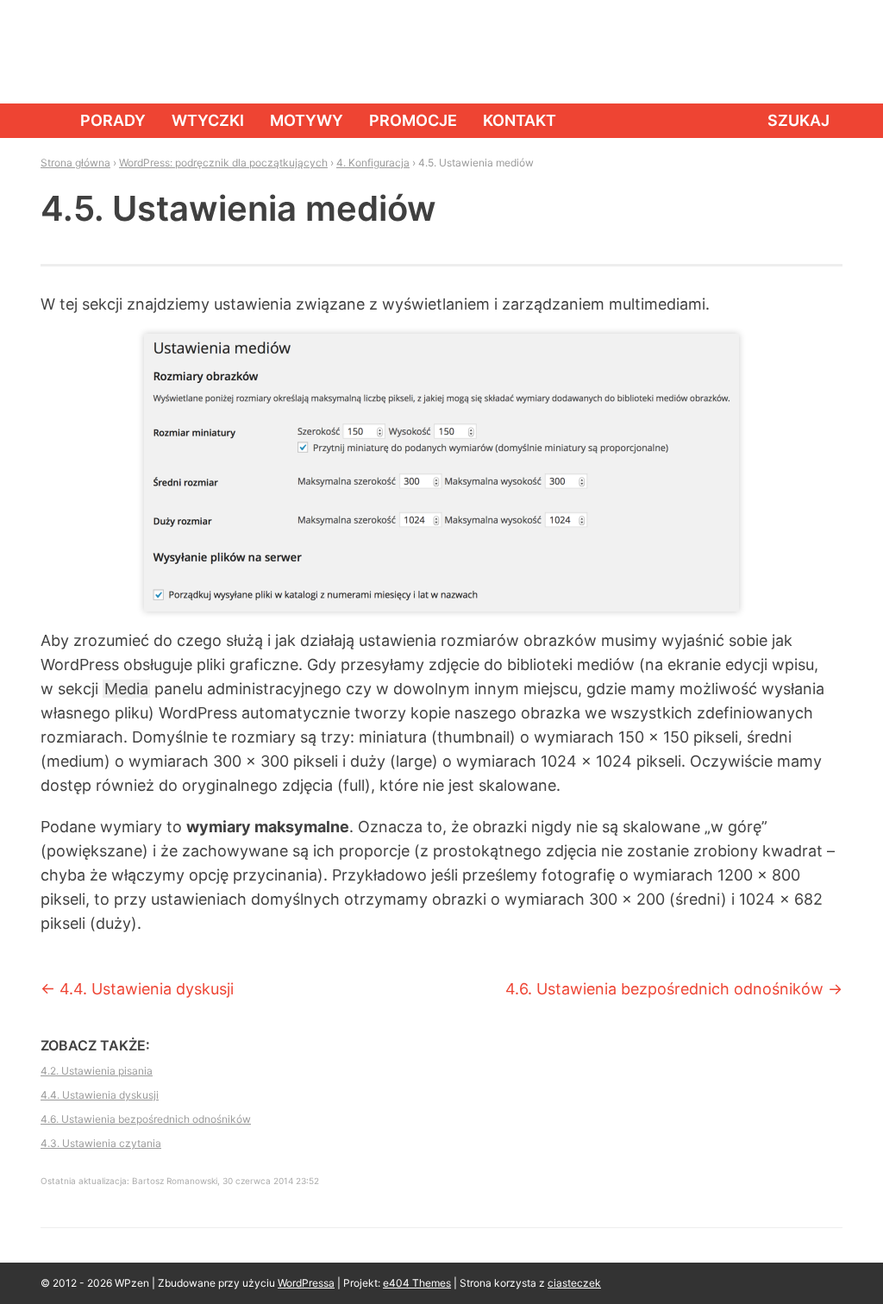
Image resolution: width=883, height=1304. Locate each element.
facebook (747, 51)
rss (825, 51)
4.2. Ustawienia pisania (97, 1070)
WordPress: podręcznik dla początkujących (223, 162)
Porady (113, 120)
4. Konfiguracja (373, 162)
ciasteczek (574, 1282)
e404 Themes (417, 1282)
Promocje (413, 120)
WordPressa (306, 1282)
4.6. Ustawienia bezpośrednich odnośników (673, 989)
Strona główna (47, 120)
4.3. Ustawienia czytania (101, 1143)
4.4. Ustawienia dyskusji (137, 989)
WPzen (94, 50)
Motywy (306, 120)
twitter (786, 51)
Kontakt (519, 120)
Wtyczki (208, 120)
